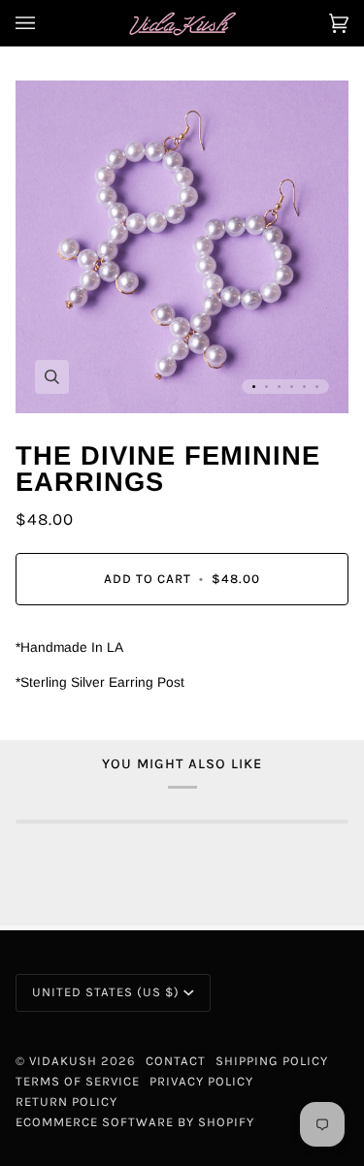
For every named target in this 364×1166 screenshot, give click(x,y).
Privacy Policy (201, 1081)
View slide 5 (304, 386)
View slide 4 (291, 386)
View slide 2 (266, 386)
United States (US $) (106, 992)
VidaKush (63, 1060)
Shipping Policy (271, 1060)
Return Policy (66, 1101)
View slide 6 (316, 386)
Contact (176, 1060)
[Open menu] (45, 23)
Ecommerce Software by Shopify (135, 1122)
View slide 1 (253, 386)
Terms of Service (78, 1081)
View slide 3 (279, 386)
